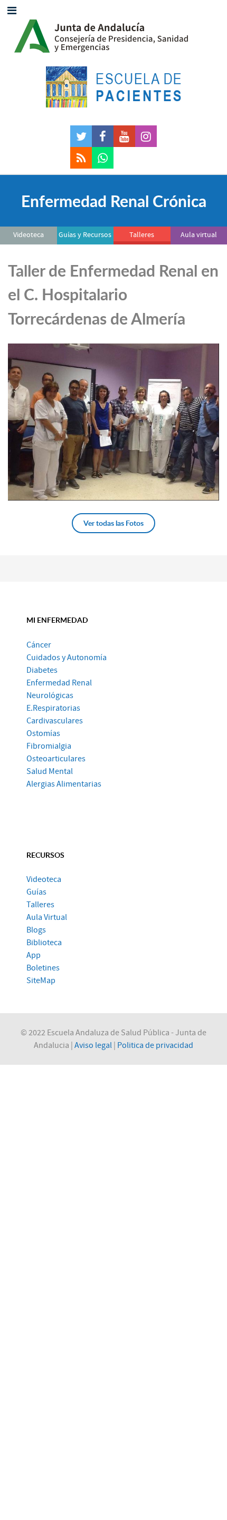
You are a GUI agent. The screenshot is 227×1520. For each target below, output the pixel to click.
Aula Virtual (46, 917)
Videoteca (43, 879)
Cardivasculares (54, 720)
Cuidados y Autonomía (66, 657)
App (33, 955)
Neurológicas (49, 695)
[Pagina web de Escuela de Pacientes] (113, 86)
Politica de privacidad (155, 1045)
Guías (36, 892)
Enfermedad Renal (59, 683)
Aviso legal (93, 1045)
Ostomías (43, 733)
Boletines (43, 968)
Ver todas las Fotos (113, 522)
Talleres (40, 904)
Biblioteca (44, 942)
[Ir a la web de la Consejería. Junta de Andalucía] (113, 33)
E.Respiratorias (53, 708)
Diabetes (42, 670)
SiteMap (40, 980)
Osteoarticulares (56, 758)
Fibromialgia (48, 746)
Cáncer (38, 645)
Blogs (36, 930)
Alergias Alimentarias (63, 784)
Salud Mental (49, 771)
